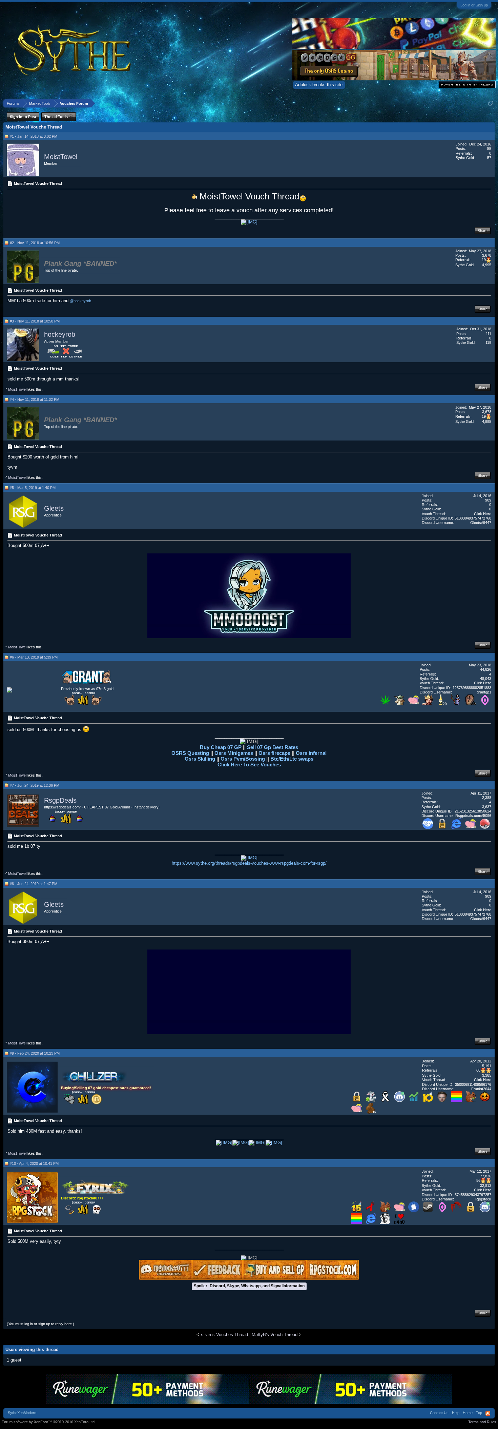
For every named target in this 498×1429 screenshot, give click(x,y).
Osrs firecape (274, 753)
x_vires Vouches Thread (224, 1334)
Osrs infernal (311, 753)
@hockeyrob (80, 301)
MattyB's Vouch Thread (274, 1334)
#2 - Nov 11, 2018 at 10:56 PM (35, 243)
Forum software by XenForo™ (49, 1422)
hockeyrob (59, 334)
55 (489, 148)
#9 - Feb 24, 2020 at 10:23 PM (35, 1053)
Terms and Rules (482, 1422)
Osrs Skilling (200, 759)
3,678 (486, 255)
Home (468, 1413)
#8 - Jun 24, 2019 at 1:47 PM (33, 884)
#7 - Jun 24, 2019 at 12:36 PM (34, 785)
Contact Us (439, 1413)
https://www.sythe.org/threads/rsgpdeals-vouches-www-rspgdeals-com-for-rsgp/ (249, 863)
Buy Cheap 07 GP (221, 747)
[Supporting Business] (427, 827)
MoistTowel (60, 156)
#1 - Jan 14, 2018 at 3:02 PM (33, 136)
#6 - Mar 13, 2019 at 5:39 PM (34, 657)
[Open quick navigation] (491, 103)
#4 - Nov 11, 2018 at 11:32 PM (34, 399)
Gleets (54, 508)
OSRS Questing (190, 753)
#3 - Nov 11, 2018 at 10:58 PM (35, 321)
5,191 (486, 1066)
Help (455, 1413)
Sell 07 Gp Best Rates (272, 747)
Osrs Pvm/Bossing (243, 759)
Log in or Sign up (474, 5)
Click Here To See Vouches (249, 764)
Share (482, 231)
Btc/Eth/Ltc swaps (291, 759)
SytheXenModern (22, 1413)
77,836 (485, 1176)
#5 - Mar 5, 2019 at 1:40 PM (33, 488)
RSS (487, 1413)
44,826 (485, 669)
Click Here (482, 514)
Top (479, 1413)
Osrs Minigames (234, 753)
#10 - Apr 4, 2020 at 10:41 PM (34, 1163)
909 (488, 500)
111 (488, 334)
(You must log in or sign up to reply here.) (40, 1324)
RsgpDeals (60, 800)
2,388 (486, 798)
